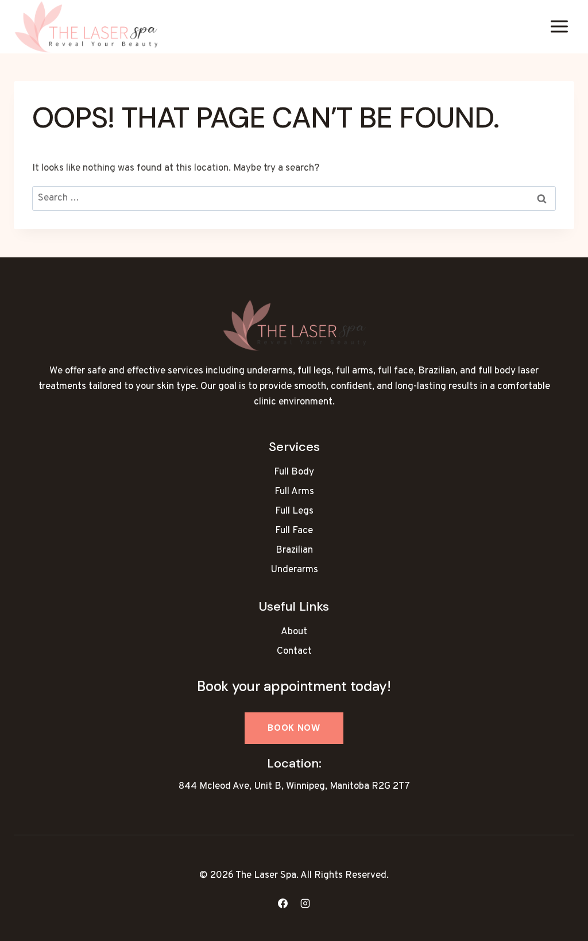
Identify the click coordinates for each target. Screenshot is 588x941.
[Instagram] (305, 903)
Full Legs (294, 511)
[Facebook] (282, 903)
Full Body (294, 472)
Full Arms (294, 491)
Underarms (294, 570)
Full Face (294, 531)
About (294, 632)
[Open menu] (559, 26)
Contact (294, 651)
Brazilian (294, 550)
